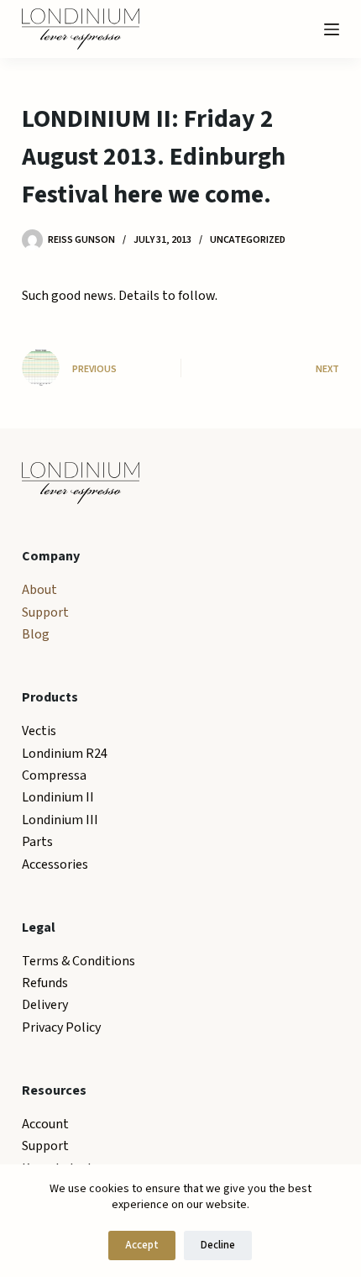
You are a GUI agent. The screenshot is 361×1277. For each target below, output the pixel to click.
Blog (36, 634)
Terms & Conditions (78, 961)
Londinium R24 (64, 753)
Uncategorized (247, 240)
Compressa (54, 775)
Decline (218, 1245)
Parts (37, 842)
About (39, 590)
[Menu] (331, 29)
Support (45, 612)
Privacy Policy (61, 1027)
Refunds (45, 983)
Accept (142, 1245)
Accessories (55, 864)
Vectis (39, 731)
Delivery (45, 1005)
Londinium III (60, 820)
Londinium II (58, 797)
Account (45, 1124)
